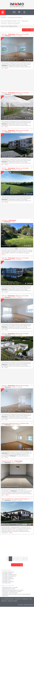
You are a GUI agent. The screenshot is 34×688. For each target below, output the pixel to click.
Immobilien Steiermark (8, 578)
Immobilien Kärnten (7, 573)
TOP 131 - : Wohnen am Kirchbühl (15, 333)
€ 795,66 (28, 283)
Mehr (6, 68)
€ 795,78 (28, 321)
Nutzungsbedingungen (7, 599)
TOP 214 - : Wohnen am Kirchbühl (15, 258)
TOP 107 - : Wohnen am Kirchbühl (15, 168)
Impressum (25, 599)
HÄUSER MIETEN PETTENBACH (15, 17)
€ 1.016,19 (28, 60)
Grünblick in (9, 220)
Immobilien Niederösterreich (9, 574)
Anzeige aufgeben (12, 601)
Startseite (3, 17)
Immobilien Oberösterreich (9, 576)
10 (23, 559)
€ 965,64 (28, 411)
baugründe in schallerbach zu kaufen (11, 591)
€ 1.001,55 (28, 359)
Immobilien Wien (6, 582)
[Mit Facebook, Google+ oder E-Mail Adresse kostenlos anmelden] (24, 12)
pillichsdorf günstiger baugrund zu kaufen (12, 590)
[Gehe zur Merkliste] (19, 12)
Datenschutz (18, 599)
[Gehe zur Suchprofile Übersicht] (14, 12)
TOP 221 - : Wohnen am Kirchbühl (15, 385)
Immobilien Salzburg (7, 577)
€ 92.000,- (28, 246)
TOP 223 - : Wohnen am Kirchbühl (15, 92)
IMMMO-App (4, 601)
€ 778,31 (28, 118)
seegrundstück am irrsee (8, 588)
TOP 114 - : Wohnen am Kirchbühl (15, 296)
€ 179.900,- (27, 449)
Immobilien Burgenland (8, 572)
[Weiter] (26, 558)
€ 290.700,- (27, 524)
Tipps (30, 599)
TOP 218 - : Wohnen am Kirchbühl (15, 130)
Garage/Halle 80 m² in (12, 461)
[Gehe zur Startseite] (17, 6)
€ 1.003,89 (28, 194)
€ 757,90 (28, 156)
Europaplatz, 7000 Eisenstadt (9, 592)
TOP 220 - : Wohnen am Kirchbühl (15, 34)
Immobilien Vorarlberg (7, 581)
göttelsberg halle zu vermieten (10, 587)
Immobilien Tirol (6, 580)
